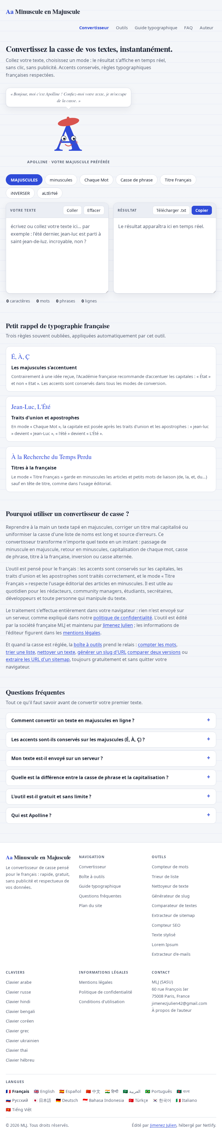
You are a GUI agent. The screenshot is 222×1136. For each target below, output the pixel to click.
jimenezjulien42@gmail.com (179, 1003)
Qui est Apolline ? (31, 815)
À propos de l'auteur (172, 1010)
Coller (72, 210)
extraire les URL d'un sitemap (38, 659)
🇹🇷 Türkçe (138, 1100)
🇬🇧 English (44, 1091)
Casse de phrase (137, 180)
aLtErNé (50, 193)
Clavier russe (18, 992)
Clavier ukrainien (22, 1040)
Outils (122, 27)
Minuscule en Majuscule (43, 11)
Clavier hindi (18, 1001)
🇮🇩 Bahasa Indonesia (103, 1100)
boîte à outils (88, 644)
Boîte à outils (92, 876)
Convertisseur (94, 27)
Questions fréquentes (100, 896)
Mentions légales (95, 982)
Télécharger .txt (171, 210)
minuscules (61, 180)
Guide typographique (156, 27)
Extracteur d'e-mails (171, 954)
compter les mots (157, 644)
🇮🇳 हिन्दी (111, 1091)
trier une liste (20, 652)
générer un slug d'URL (101, 652)
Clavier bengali (20, 1011)
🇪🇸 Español (70, 1091)
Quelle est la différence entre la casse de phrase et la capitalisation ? (90, 777)
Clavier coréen (20, 1021)
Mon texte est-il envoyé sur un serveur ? (57, 758)
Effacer (94, 210)
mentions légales (81, 633)
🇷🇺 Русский (17, 1100)
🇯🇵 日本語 (42, 1100)
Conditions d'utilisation (102, 1001)
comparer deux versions (154, 652)
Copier (201, 210)
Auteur (206, 27)
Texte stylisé (163, 934)
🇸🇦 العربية (131, 1091)
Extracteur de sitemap (173, 915)
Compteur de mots (170, 866)
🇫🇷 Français (17, 1091)
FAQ (188, 27)
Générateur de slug (171, 896)
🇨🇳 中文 (93, 1091)
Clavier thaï (17, 1050)
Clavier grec (17, 1031)
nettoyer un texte (56, 652)
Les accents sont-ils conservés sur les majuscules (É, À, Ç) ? (78, 739)
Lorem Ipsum (165, 944)
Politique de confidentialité (105, 992)
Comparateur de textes (174, 905)
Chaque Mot (96, 180)
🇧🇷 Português (158, 1091)
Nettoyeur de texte (170, 886)
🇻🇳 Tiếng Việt (19, 1109)
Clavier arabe (19, 982)
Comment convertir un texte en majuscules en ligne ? (72, 720)
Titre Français (178, 180)
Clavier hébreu (20, 1060)
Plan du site (90, 905)
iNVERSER (20, 193)
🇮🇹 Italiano (186, 1100)
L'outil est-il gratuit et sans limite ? (51, 796)
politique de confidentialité (122, 617)
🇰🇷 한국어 (162, 1100)
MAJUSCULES (24, 180)
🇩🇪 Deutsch (67, 1100)
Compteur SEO (166, 925)
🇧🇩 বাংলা (183, 1091)
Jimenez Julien (118, 625)
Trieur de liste (165, 876)
